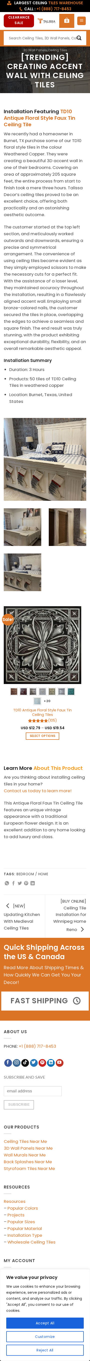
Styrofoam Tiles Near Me (29, 1168)
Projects (16, 1215)
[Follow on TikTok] (25, 1063)
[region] (45, 1315)
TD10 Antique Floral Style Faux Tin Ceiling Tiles (42, 712)
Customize (45, 1336)
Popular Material (25, 1228)
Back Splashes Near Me (28, 1162)
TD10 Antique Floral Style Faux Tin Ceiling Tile (39, 118)
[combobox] (45, 38)
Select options (43, 736)
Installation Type (25, 1235)
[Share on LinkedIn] (32, 883)
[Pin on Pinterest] (26, 883)
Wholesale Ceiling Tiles (32, 1242)
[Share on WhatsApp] (7, 883)
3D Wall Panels (35, 50)
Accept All (45, 1323)
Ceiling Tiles (57, 50)
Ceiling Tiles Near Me (25, 1141)
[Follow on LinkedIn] (51, 1063)
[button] (66, 21)
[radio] (14, 691)
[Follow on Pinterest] (42, 1063)
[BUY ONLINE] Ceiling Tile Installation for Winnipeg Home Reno (69, 915)
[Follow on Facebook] (8, 1063)
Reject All (44, 1350)
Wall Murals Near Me (25, 1155)
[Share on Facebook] (13, 883)
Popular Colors (23, 1208)
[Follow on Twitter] (34, 1063)
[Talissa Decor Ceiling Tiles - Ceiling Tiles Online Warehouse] (47, 21)
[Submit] (79, 38)
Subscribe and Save (24, 1077)
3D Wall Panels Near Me (28, 1148)
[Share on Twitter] (20, 883)
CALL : (47, 9)
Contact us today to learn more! (38, 791)
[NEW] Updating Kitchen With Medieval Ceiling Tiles (22, 917)
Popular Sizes (21, 1222)
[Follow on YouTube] (60, 1063)
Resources (15, 1201)
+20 (47, 701)
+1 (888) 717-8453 (37, 1046)
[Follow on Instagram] (16, 1063)
